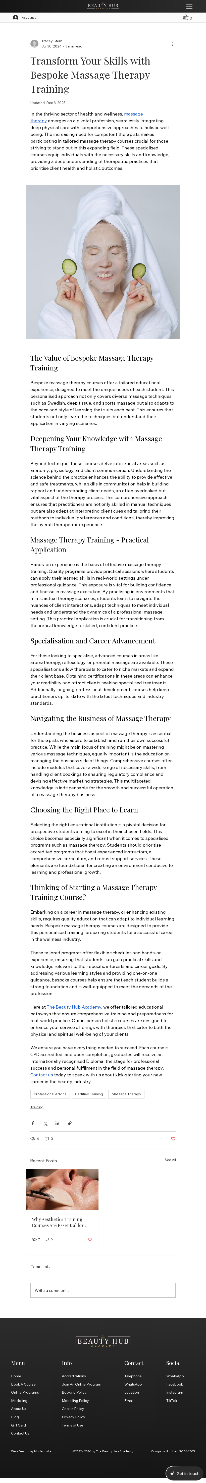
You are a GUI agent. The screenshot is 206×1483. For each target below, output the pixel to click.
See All (170, 1160)
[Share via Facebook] (32, 1123)
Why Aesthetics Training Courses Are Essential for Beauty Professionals (58, 1222)
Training (36, 1107)
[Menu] (190, 6)
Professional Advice (50, 1094)
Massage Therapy (126, 1094)
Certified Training (89, 1094)
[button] (189, 17)
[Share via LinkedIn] (57, 1123)
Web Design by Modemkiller (32, 1451)
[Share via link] (69, 1123)
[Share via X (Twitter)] (45, 1123)
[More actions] (173, 44)
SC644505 (187, 1451)
